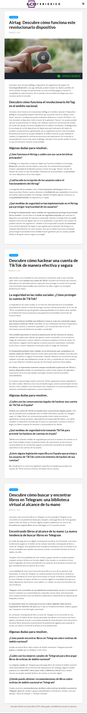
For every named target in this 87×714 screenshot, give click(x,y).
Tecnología (13, 17)
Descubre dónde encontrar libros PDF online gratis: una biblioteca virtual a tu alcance (43, 706)
